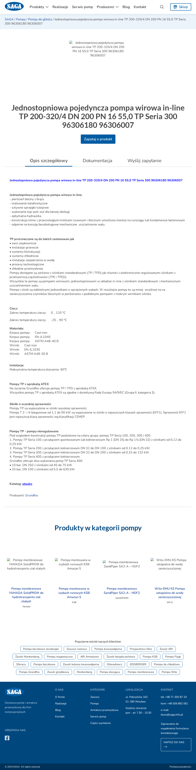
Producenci (105, 7)
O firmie (60, 697)
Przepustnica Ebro (141, 649)
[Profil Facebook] (7, 737)
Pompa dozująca (110, 672)
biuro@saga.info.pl (172, 714)
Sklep (183, 7)
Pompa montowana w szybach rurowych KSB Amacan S (74, 593)
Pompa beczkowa (44, 664)
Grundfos (31, 495)
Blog (126, 7)
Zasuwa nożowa (77, 649)
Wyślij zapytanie (144, 161)
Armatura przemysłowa (104, 710)
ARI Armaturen (89, 657)
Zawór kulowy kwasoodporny (81, 664)
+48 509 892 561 (177, 703)
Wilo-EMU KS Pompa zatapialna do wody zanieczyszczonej (170, 593)
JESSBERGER (138, 664)
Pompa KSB (150, 657)
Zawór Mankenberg (27, 657)
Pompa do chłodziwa (167, 664)
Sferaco (21, 664)
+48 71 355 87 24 (176, 697)
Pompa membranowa (141, 672)
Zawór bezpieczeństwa (121, 657)
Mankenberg (84, 672)
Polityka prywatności (180, 766)
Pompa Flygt (173, 657)
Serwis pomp (82, 7)
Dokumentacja (97, 161)
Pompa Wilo (169, 672)
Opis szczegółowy (49, 161)
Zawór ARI (166, 649)
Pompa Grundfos (29, 672)
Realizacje (60, 7)
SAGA (9, 19)
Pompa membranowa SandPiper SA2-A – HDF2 (122, 591)
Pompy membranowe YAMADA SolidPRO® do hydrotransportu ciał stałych (26, 595)
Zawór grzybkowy (58, 672)
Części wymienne (100, 723)
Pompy (21, 19)
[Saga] (14, 7)
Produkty (37, 7)
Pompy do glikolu (40, 19)
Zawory (94, 697)
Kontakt (140, 7)
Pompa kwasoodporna (108, 649)
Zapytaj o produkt (98, 139)
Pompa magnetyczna (60, 657)
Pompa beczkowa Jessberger (41, 649)
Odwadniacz (114, 664)
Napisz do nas (174, 742)
